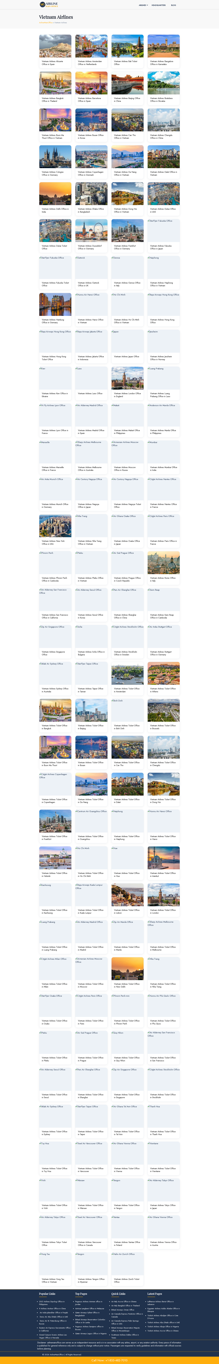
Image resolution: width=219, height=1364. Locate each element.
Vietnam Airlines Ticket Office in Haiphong (127, 838)
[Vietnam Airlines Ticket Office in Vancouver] (88, 1143)
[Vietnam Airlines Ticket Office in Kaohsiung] (45, 884)
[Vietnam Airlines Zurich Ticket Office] (123, 1253)
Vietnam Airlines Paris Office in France (163, 542)
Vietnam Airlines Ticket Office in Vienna (127, 1170)
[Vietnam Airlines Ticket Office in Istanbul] (164, 857)
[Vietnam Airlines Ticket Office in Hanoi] (160, 811)
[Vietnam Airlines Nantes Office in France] (162, 479)
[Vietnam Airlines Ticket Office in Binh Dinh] (117, 700)
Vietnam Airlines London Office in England (127, 395)
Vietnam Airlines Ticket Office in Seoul (54, 1096)
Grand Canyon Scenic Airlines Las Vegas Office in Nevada (53, 1336)
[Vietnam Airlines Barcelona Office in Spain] (91, 82)
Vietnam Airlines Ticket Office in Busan (90, 764)
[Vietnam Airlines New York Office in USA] (55, 525)
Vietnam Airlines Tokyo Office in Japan (163, 1207)
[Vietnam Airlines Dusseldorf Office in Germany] (91, 230)
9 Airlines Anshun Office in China (52, 1308)
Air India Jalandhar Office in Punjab (53, 1312)
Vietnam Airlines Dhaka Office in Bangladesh (91, 210)
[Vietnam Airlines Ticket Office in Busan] (91, 746)
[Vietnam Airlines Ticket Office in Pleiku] (43, 1032)
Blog (173, 5)
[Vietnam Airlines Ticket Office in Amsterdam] (128, 673)
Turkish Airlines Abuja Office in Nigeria (163, 1326)
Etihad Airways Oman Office (122, 1309)
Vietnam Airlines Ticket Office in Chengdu (163, 764)
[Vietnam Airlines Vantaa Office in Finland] (115, 1217)
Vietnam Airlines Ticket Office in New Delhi (127, 985)
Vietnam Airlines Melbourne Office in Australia (90, 469)
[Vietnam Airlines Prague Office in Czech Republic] (123, 552)
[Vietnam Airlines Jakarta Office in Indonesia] (88, 331)
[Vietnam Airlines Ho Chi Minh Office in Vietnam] (118, 294)
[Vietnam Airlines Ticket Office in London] (164, 894)
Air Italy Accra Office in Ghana (123, 1301)
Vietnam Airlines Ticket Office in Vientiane (163, 1170)
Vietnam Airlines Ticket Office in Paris (90, 1022)
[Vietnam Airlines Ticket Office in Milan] (52, 958)
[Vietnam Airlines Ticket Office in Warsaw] (80, 1180)
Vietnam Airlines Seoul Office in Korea (90, 616)
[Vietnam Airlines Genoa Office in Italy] (116, 257)
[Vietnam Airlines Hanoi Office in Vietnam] (87, 294)
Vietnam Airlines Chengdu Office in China (161, 136)
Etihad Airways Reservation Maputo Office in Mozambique (125, 1329)
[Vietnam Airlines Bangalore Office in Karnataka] (164, 45)
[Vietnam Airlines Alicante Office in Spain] (55, 45)
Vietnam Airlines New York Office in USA (53, 542)
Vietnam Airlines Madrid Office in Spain (91, 432)
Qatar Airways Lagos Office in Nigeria (90, 1333)
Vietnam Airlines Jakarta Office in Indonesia (91, 358)
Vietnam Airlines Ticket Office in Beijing (90, 727)
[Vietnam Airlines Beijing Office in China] (128, 82)
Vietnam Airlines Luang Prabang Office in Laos (160, 395)
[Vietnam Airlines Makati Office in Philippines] (115, 405)
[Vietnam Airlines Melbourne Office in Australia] (91, 443)
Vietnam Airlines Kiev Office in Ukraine (55, 395)
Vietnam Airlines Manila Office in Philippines (163, 432)
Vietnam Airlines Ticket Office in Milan (54, 985)
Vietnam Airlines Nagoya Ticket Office (127, 506)
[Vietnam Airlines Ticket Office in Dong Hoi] (164, 783)
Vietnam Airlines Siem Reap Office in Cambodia (162, 616)
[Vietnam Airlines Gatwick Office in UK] (80, 257)
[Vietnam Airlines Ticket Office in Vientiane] (153, 1143)
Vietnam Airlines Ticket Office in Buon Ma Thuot (54, 764)
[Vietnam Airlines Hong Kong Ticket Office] (55, 331)
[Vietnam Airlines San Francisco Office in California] (55, 591)
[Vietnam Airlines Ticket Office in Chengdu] (164, 746)
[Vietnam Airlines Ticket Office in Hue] (114, 848)
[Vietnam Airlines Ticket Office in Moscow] (91, 960)
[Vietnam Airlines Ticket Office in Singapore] (124, 1069)
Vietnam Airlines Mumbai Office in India (163, 469)
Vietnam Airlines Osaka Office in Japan (127, 542)
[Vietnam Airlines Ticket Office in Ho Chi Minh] (82, 848)
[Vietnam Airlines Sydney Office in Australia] (51, 663)
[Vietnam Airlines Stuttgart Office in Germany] (160, 626)
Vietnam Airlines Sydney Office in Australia (55, 690)
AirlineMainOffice (46, 22)
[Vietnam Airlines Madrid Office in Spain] (89, 405)
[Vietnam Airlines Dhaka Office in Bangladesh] (91, 193)
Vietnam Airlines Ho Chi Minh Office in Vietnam (126, 321)
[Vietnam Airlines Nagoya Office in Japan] (88, 479)
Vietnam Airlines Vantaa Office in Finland (127, 1243)
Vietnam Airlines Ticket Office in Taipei (90, 1133)
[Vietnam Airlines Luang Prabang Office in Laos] (155, 368)
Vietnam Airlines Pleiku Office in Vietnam (90, 579)
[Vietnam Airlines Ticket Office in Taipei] (86, 1106)
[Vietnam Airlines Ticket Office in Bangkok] (55, 710)
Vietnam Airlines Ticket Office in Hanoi (163, 838)
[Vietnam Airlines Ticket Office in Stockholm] (164, 1069)
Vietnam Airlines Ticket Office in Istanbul (163, 874)
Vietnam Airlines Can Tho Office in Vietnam (125, 136)
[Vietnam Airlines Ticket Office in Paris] (88, 995)
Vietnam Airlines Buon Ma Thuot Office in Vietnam (53, 136)
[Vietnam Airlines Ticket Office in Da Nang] (91, 783)
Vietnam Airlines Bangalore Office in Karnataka (161, 63)
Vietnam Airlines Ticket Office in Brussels (163, 727)
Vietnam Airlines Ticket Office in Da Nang (90, 801)
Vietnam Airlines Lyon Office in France (55, 432)
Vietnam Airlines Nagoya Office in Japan (88, 506)
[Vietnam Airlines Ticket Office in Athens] (164, 673)
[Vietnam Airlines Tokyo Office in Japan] (161, 1180)
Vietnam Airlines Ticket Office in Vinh (54, 1207)
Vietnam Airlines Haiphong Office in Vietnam (161, 284)
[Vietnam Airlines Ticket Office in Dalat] (128, 783)
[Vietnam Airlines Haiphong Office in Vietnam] (153, 257)
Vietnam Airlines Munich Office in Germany (55, 506)
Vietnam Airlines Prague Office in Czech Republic (127, 579)
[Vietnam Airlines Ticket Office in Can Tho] (128, 746)
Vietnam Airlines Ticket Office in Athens (163, 690)
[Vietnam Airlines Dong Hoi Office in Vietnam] (128, 193)
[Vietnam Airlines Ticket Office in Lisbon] (128, 894)
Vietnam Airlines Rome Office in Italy (163, 579)
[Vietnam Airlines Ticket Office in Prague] (86, 1032)
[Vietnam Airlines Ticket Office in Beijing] (91, 710)
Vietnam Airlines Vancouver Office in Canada (89, 1243)
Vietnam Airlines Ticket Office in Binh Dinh (127, 727)
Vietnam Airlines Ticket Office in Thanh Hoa (163, 1133)
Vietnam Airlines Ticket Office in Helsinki (54, 874)
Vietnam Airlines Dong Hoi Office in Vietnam (125, 210)
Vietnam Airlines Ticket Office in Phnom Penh (127, 1022)
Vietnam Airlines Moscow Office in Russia (125, 469)
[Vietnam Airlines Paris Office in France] (161, 515)
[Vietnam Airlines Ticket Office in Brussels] (164, 710)
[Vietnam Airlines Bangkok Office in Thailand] (55, 82)
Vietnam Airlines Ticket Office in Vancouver (90, 1170)
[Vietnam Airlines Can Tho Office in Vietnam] (128, 119)
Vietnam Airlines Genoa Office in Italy (127, 284)
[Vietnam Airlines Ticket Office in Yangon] (116, 1180)
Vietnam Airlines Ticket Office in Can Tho (127, 764)
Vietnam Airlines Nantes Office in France (163, 506)
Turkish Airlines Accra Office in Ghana (163, 1330)
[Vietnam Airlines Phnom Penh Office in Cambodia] (46, 552)
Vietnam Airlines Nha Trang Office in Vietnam (89, 542)
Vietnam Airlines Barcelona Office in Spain (89, 100)
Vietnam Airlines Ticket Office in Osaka (54, 1022)
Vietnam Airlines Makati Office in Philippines (127, 432)
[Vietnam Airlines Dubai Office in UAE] (164, 193)
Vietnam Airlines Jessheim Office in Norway (161, 358)
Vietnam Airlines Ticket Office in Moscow (90, 985)
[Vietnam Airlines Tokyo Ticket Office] (52, 1217)
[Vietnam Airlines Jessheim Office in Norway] (153, 331)
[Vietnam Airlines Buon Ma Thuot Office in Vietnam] (55, 119)
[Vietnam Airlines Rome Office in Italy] (164, 562)
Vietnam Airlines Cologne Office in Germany (52, 173)
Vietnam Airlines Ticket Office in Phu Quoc (163, 1022)
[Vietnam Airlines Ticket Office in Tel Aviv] (124, 1106)
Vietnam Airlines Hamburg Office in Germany (53, 321)
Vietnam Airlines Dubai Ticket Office (54, 247)
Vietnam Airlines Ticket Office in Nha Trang (163, 985)
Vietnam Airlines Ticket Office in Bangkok (54, 727)
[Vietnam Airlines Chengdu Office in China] (164, 119)
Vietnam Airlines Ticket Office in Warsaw (90, 1207)
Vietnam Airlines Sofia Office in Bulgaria (91, 653)
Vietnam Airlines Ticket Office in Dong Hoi (163, 801)
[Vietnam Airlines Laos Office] (78, 368)
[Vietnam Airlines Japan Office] (115, 331)
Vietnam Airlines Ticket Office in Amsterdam (127, 690)
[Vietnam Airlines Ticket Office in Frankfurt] (55, 820)
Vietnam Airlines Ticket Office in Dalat (127, 801)
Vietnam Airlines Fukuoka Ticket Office (55, 284)
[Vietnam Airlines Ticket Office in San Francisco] (164, 1034)
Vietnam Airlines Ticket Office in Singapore (127, 1096)
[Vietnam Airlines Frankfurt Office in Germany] (128, 230)
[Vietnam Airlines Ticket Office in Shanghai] (87, 1069)
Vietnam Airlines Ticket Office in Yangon (127, 1207)
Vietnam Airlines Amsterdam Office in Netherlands (90, 63)
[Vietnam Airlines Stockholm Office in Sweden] (127, 626)
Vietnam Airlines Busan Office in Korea (91, 136)
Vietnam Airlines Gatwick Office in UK (88, 284)
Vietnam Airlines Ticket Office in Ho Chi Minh (90, 874)
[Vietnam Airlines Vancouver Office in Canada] (88, 1217)
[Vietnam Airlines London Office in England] (128, 377)
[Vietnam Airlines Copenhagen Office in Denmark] (91, 156)
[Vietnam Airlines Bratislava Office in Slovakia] (164, 82)
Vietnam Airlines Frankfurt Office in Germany (125, 247)
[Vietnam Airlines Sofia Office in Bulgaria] (78, 626)
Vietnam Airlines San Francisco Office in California (55, 616)
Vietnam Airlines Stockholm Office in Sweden (125, 653)
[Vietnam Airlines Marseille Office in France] (44, 442)
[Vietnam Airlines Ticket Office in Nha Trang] (153, 958)
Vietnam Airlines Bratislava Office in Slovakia (161, 100)
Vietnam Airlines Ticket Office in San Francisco (163, 1059)
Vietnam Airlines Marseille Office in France (53, 469)
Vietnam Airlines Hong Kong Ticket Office (54, 358)
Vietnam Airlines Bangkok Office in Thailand (52, 100)
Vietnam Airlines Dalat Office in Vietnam (163, 173)
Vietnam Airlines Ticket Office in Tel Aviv (127, 1133)
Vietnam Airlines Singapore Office (53, 653)
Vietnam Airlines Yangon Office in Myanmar (91, 1280)
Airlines (142, 5)
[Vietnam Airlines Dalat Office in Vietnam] (164, 156)
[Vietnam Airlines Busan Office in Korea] (91, 119)
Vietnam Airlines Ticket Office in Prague (90, 1059)
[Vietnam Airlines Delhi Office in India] (55, 193)
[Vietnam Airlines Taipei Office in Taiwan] (86, 663)
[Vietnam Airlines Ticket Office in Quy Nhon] (117, 1032)
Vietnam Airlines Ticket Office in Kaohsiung (54, 911)
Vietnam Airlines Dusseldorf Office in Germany (90, 247)
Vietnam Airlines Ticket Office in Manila (127, 948)
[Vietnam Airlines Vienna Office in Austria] (160, 1217)
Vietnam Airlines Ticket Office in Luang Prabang (54, 948)
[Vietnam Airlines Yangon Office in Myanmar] (79, 1253)
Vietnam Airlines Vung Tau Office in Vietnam (53, 1280)
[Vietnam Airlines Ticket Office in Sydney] (51, 1106)
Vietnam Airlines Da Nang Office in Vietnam (125, 173)
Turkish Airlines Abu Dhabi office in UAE (164, 1322)
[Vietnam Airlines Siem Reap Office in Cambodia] (154, 589)
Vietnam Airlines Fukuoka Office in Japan (160, 247)
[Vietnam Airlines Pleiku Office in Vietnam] (79, 552)
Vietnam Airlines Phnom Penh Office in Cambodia (54, 579)
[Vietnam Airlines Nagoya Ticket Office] (125, 479)
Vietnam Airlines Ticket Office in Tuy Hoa (54, 1170)
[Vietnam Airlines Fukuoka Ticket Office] (51, 257)
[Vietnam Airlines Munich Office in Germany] (51, 479)
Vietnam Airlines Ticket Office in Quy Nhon (127, 1059)
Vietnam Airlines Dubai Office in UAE (163, 210)
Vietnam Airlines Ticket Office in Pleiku (54, 1059)
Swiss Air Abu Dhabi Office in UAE (53, 1316)
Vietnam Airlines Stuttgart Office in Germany (160, 653)
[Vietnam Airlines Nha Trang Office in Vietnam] (81, 515)
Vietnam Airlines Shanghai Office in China (125, 616)
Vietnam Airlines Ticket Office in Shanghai (90, 1096)
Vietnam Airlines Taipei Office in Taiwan (90, 690)
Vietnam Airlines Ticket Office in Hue (127, 874)
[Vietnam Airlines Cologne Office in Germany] (55, 156)
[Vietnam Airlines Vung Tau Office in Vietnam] (44, 1253)
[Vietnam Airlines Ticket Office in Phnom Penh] (120, 995)
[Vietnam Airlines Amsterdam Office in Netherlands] (91, 45)
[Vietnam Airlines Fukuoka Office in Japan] (160, 220)
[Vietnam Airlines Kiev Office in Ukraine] (42, 368)
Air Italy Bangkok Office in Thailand (125, 1305)
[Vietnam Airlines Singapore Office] (51, 626)
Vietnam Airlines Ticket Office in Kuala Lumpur (90, 911)
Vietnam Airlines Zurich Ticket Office (126, 1280)
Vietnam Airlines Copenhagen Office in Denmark (90, 173)
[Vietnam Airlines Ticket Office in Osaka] (50, 995)
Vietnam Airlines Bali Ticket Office (125, 63)
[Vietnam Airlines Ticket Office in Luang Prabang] (47, 921)
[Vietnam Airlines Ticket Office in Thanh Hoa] (154, 1106)
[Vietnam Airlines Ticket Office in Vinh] (42, 1180)
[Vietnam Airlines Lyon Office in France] (52, 405)
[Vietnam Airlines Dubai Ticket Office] (55, 230)
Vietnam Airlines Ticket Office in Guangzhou (90, 838)
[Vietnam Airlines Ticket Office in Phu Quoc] (162, 995)
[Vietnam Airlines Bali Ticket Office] (128, 45)
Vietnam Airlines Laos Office (90, 393)
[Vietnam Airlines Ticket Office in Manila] (122, 921)
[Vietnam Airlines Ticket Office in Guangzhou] (91, 811)
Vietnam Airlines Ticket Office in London (163, 911)
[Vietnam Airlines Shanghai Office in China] (124, 589)
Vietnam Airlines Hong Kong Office (162, 321)
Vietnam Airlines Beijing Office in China (127, 100)
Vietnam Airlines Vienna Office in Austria (163, 1243)
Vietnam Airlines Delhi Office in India (55, 210)
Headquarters (159, 5)
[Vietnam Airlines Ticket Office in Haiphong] (117, 811)
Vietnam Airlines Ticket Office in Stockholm (163, 1096)
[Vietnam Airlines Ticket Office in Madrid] (89, 921)
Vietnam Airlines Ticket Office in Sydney (54, 1133)
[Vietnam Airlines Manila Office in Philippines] (161, 405)
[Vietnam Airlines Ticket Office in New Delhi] (128, 968)
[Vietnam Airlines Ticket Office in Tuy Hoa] (44, 1143)
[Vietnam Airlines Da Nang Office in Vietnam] (128, 156)
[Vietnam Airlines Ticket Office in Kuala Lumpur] (91, 886)
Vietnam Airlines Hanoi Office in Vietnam (90, 321)
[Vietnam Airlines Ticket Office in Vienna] (124, 1143)
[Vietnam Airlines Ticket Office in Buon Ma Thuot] (55, 746)
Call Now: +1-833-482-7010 (109, 1360)
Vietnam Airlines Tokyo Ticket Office (54, 1243)
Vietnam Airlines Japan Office (126, 356)
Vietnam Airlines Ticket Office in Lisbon (127, 911)
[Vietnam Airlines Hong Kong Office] (163, 294)
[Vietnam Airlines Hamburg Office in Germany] (55, 304)
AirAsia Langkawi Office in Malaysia (89, 1308)
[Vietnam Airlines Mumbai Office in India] (152, 442)
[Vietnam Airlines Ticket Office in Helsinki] (55, 857)
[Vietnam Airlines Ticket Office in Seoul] (52, 1069)
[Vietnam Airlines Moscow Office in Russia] (128, 443)
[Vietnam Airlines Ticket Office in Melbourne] (164, 923)
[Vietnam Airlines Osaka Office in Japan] (124, 515)
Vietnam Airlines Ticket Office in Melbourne (163, 948)
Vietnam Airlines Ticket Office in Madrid (90, 948)
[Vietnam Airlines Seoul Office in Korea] (88, 589)
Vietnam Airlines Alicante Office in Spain (52, 63)
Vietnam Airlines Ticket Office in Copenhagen (54, 801)
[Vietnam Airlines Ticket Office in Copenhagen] (55, 775)
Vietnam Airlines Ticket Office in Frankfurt (54, 838)
